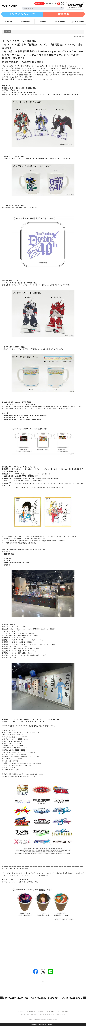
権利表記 (51, 1014)
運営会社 (43, 1014)
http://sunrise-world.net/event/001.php (18, 776)
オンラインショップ (22, 14)
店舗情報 (64, 14)
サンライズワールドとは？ (29, 1014)
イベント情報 (63, 1011)
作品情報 (50, 1011)
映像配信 (32, 1011)
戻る (43, 982)
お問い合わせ (61, 1014)
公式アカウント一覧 (51, 3)
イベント (7, 31)
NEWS (22, 1011)
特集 (41, 1011)
